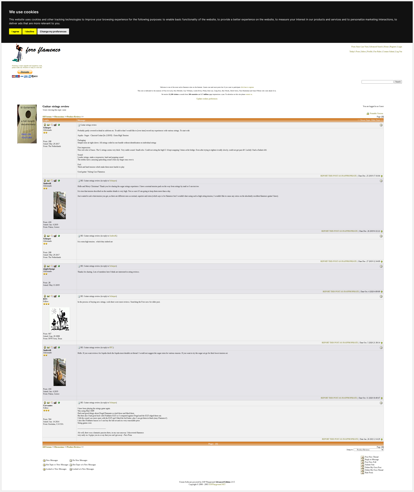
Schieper (112, 181)
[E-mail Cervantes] (48, 402)
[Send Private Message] (51, 124)
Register (393, 47)
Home (386, 47)
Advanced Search (376, 47)
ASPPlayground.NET (217, 484)
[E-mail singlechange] (48, 266)
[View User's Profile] (44, 124)
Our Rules (377, 51)
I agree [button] (15, 31)
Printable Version (376, 113)
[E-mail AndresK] (48, 180)
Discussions (59, 117)
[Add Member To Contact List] (55, 124)
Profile (369, 51)
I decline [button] (29, 31)
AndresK (112, 236)
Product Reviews (74, 117)
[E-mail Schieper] (48, 124)
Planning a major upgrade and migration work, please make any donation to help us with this (27, 66)
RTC (111, 347)
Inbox (363, 51)
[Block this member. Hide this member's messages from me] (58, 124)
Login (400, 47)
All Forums (47, 117)
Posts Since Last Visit (359, 47)
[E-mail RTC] (48, 296)
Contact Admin (388, 51)
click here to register (247, 87)
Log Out (399, 51)
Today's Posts (354, 51)
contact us (249, 94)
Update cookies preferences (207, 99)
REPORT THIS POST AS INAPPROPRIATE (339, 176)
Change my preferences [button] (53, 31)
